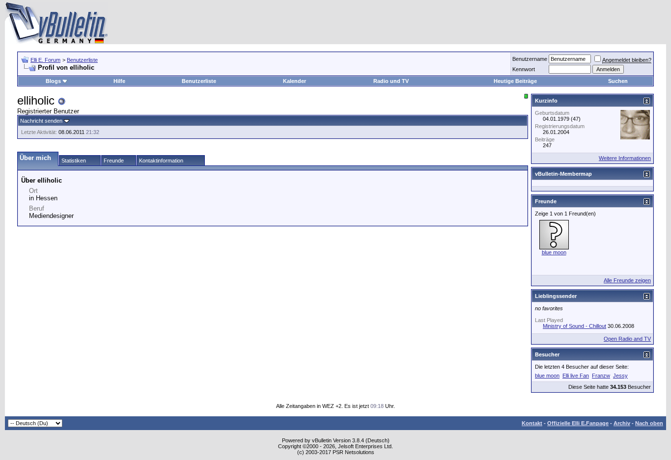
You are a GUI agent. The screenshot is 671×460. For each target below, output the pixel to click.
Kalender (294, 81)
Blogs (53, 81)
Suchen (618, 81)
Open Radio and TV (627, 339)
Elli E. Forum (45, 60)
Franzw (601, 376)
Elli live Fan (575, 376)
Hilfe (119, 81)
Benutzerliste (82, 60)
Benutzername (529, 59)
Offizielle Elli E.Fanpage (578, 423)
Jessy (620, 376)
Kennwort (523, 69)
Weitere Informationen (625, 158)
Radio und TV (391, 81)
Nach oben (649, 423)
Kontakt (532, 423)
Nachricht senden (41, 121)
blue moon (554, 252)
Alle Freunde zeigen (627, 280)
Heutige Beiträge (515, 81)
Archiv (622, 423)
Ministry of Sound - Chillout (574, 326)
